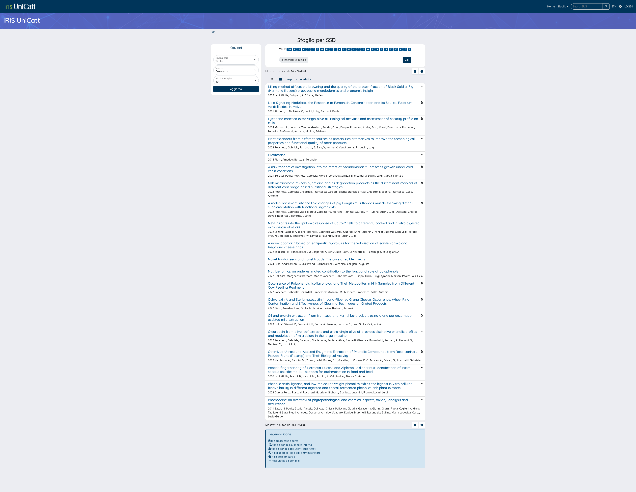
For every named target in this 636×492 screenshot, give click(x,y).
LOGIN (628, 6)
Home (551, 6)
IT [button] (613, 6)
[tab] (272, 79)
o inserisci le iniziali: (293, 60)
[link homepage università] (20, 6)
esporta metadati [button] (298, 79)
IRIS (213, 32)
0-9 (289, 49)
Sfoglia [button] (561, 6)
